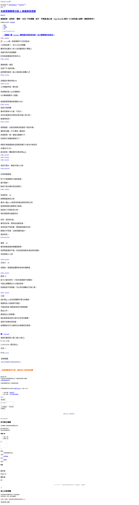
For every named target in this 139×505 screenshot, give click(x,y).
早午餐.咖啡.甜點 (14, 394)
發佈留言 (3, 408)
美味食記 (12, 392)
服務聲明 (83, 484)
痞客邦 (15, 388)
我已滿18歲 (3, 502)
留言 (19, 388)
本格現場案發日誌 (5, 380)
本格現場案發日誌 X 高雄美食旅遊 (18, 11)
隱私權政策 (77, 484)
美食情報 (12, 22)
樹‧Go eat (6, 352)
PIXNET (58, 484)
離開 (8, 502)
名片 (4, 28)
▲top (2, 396)
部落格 (5, 27)
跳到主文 (3, 15)
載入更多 (3, 399)
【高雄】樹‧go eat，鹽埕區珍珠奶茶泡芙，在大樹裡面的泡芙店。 (29, 35)
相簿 (4, 25)
